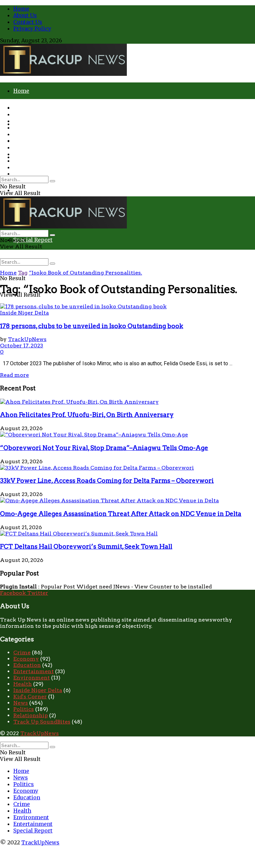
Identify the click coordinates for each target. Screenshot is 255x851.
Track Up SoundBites (41, 722)
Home (21, 8)
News (20, 114)
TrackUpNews (27, 339)
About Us (25, 15)
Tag (23, 273)
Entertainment (32, 160)
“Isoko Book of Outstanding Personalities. (85, 273)
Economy (25, 127)
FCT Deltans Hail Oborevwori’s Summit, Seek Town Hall (86, 546)
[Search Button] (52, 264)
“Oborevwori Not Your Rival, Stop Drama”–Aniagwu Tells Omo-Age (104, 448)
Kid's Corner (30, 696)
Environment (31, 154)
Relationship (30, 715)
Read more (14, 375)
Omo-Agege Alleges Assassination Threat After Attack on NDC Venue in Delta (120, 514)
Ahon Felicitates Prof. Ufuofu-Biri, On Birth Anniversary (87, 415)
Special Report (32, 239)
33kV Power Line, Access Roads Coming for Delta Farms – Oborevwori (107, 480)
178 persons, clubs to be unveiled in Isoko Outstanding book (91, 326)
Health (22, 147)
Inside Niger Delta (24, 313)
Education (26, 134)
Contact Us (27, 22)
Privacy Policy (32, 28)
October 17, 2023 (21, 345)
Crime (21, 173)
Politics (23, 121)
